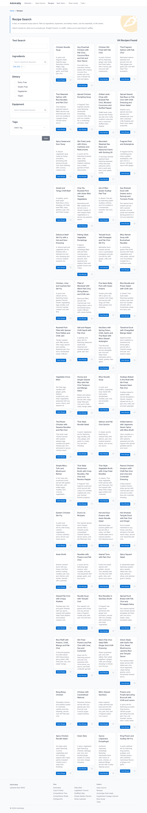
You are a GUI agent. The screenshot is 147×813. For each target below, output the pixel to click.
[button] (28, 3)
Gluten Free (23, 87)
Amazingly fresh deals (105, 793)
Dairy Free (22, 82)
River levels (101, 799)
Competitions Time (60, 793)
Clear (46, 138)
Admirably (15, 3)
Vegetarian (22, 91)
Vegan (20, 96)
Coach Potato (58, 790)
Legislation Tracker (81, 790)
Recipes (100, 790)
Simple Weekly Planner (82, 796)
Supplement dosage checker (107, 796)
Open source (101, 788)
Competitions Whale (60, 796)
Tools (98, 802)
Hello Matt (78, 788)
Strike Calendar (80, 799)
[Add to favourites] (70, 80)
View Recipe (61, 80)
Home (12, 11)
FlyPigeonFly (58, 799)
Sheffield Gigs (79, 793)
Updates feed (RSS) (17, 788)
